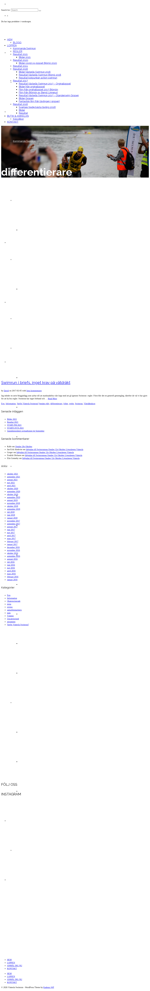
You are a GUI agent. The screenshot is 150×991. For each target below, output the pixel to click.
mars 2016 (11, 574)
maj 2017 (11, 533)
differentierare (56, 404)
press (9, 604)
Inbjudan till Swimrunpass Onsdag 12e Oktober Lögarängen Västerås (54, 449)
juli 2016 (11, 562)
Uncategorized (13, 619)
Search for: (5, 10)
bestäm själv (44, 404)
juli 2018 (11, 512)
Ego (3, 404)
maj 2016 (11, 568)
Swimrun (79, 404)
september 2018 (13, 509)
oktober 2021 (12, 474)
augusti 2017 (12, 527)
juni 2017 (11, 530)
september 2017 (13, 524)
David (6, 391)
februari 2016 (12, 577)
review (10, 607)
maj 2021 (11, 483)
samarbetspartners (14, 610)
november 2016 (13, 550)
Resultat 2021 (12, 422)
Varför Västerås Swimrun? (28, 404)
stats (9, 613)
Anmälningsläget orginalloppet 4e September (25, 431)
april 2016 (11, 571)
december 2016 (13, 547)
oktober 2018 (12, 506)
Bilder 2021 (12, 419)
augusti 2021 (12, 480)
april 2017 (11, 536)
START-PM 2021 (14, 425)
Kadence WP (48, 987)
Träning (10, 616)
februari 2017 (12, 541)
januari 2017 (12, 544)
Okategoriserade (13, 601)
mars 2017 (11, 538)
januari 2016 (12, 580)
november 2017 (13, 521)
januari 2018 (12, 518)
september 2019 (13, 497)
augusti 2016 (12, 559)
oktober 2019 (12, 494)
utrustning (11, 622)
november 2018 (13, 503)
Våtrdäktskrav (89, 404)
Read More (52, 399)
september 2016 (13, 556)
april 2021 (11, 486)
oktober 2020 (12, 488)
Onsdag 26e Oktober (23, 446)
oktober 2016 (12, 553)
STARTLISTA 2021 (15, 428)
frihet (65, 404)
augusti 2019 (12, 500)
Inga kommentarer (34, 391)
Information (11, 404)
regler (71, 404)
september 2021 (13, 477)
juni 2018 (11, 515)
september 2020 (13, 491)
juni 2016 (11, 565)
